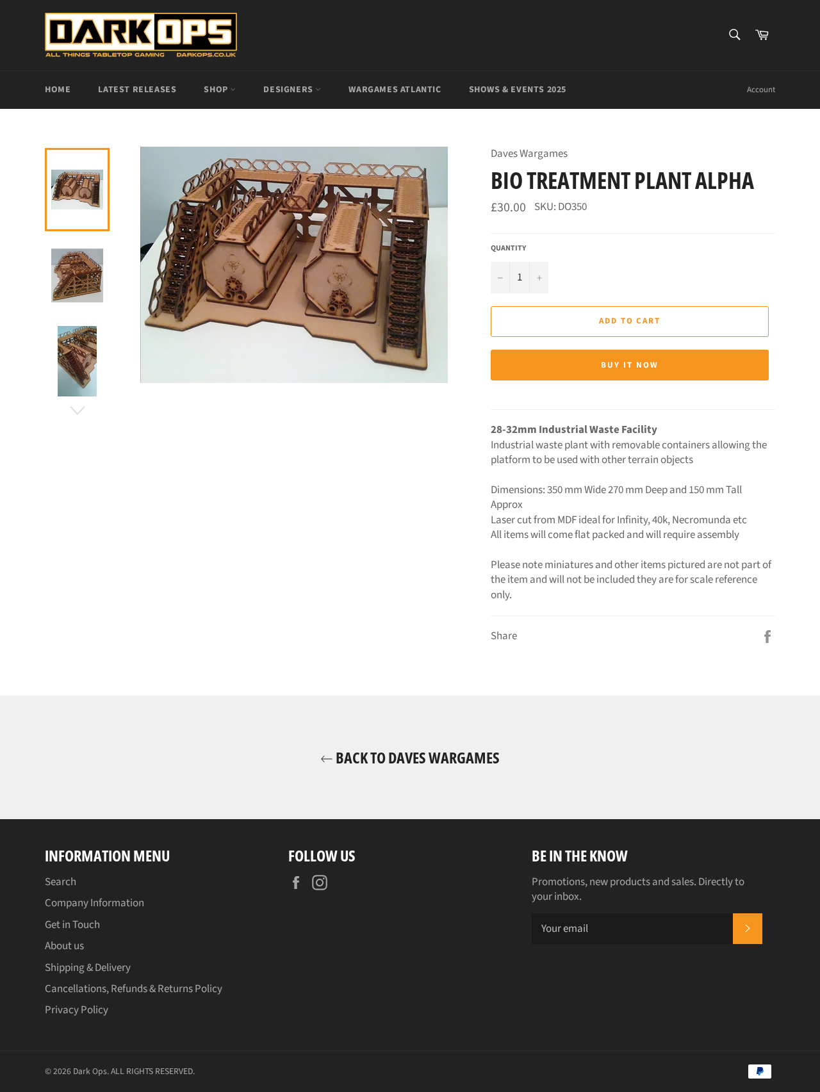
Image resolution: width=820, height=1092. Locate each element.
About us (64, 946)
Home (57, 89)
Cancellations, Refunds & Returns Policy (133, 989)
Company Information (94, 903)
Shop (217, 89)
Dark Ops (90, 1071)
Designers (289, 89)
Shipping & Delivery (88, 967)
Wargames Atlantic (394, 89)
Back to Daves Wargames (416, 757)
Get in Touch (72, 925)
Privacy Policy (76, 1010)
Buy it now (630, 365)
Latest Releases (137, 89)
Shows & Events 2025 (517, 89)
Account (761, 89)
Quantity (508, 248)
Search (60, 882)
